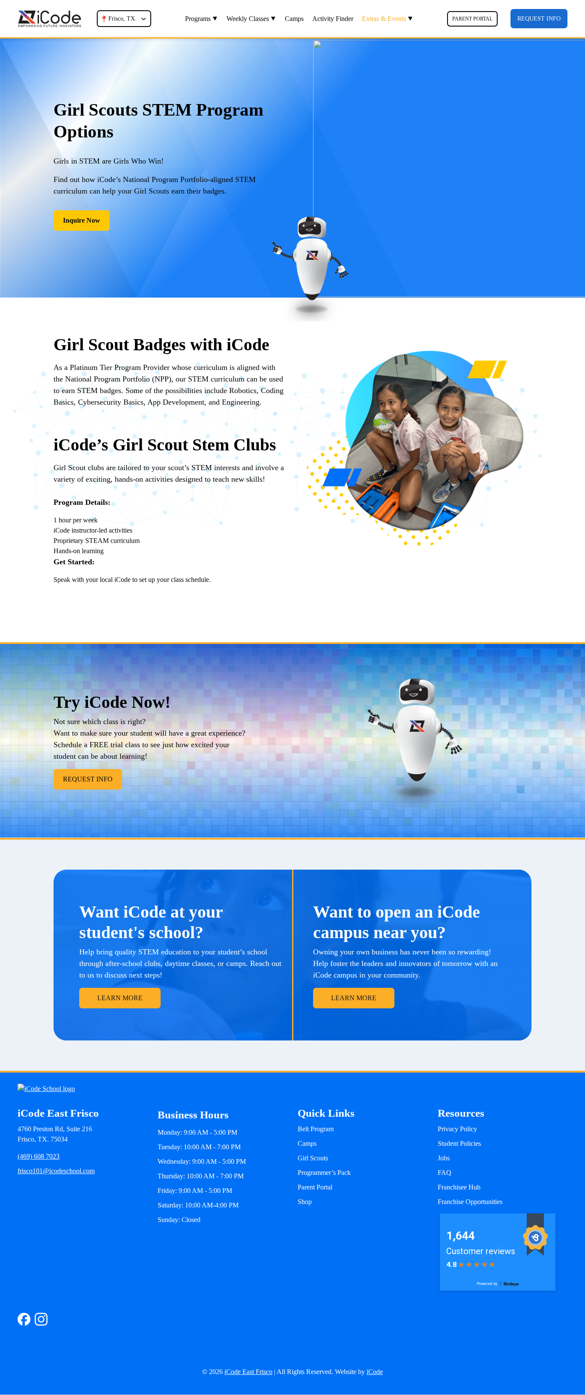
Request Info (539, 18)
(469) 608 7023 (39, 1156)
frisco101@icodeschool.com (56, 1170)
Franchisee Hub (459, 1187)
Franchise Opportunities (470, 1201)
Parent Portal (472, 19)
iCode (375, 1371)
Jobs (444, 1158)
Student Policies (459, 1143)
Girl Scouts (313, 1158)
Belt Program (316, 1129)
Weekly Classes (248, 18)
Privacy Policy (457, 1129)
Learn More (120, 998)
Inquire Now (81, 220)
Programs (198, 18)
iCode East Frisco (248, 1371)
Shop (305, 1201)
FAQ (444, 1172)
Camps (294, 18)
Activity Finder (332, 18)
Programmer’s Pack (324, 1172)
